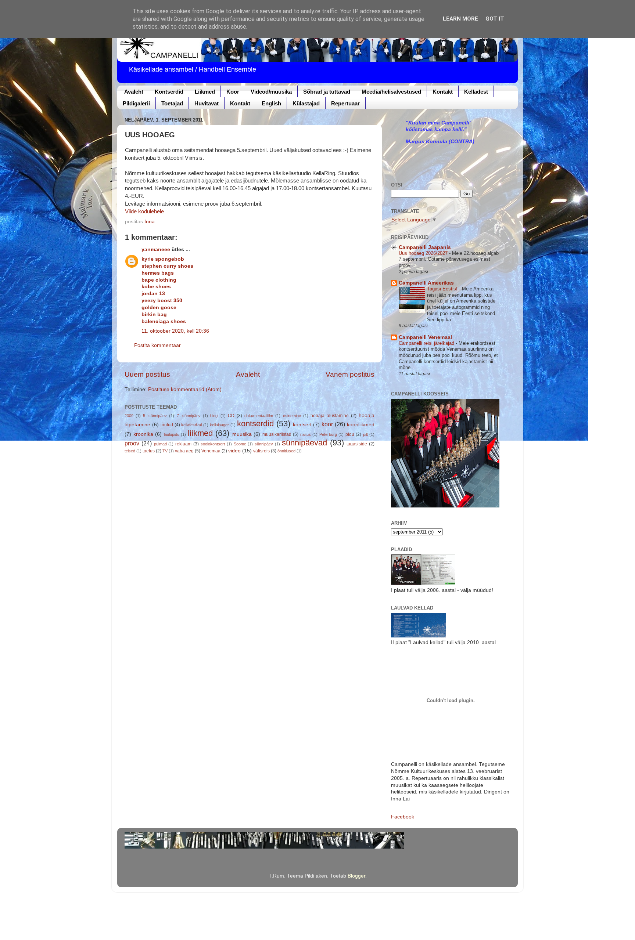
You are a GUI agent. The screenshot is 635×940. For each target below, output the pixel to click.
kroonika (143, 434)
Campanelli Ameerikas (426, 283)
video (234, 450)
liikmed (200, 433)
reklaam (183, 443)
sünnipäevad (304, 442)
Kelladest (476, 91)
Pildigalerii (136, 103)
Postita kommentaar (157, 345)
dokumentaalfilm (258, 415)
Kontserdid (169, 91)
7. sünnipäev (189, 415)
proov (132, 443)
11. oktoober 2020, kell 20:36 (175, 331)
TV (165, 451)
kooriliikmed (360, 424)
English (271, 103)
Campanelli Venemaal (425, 337)
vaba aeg (184, 450)
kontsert (302, 424)
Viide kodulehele (144, 211)
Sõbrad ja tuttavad (326, 91)
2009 (129, 415)
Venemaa (210, 450)
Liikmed (205, 91)
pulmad (160, 444)
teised (130, 451)
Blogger (356, 876)
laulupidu (171, 434)
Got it (494, 18)
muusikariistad (276, 434)
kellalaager (219, 425)
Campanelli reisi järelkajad (427, 343)
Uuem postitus (147, 374)
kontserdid (255, 423)
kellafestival (191, 425)
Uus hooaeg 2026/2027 (424, 253)
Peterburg (328, 434)
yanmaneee (155, 249)
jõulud (167, 424)
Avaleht (133, 91)
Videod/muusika (271, 91)
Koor (232, 91)
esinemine (292, 415)
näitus (305, 434)
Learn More (460, 18)
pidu (349, 434)
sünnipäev (264, 444)
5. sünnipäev (155, 415)
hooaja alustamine (330, 415)
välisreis (261, 450)
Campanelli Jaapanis (425, 247)
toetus (149, 450)
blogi (214, 415)
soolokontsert (213, 444)
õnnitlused (286, 451)
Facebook (402, 817)
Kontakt (443, 91)
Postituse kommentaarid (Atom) (185, 389)
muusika (242, 434)
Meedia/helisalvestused (391, 91)
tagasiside (357, 443)
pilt (365, 434)
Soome (240, 444)
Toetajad (172, 103)
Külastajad (306, 103)
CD (231, 415)
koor (327, 424)
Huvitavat (206, 103)
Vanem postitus (350, 374)
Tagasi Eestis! (443, 289)
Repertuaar (345, 103)
